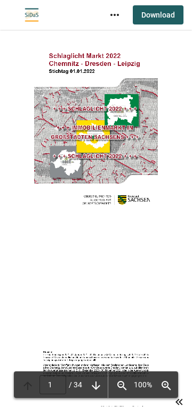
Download (158, 15)
